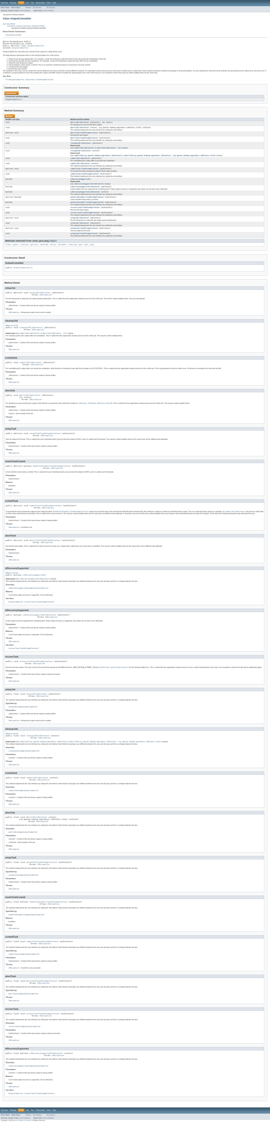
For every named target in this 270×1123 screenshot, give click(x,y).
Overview (4, 3)
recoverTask (75, 207)
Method (27, 10)
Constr (21, 10)
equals (15, 245)
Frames (28, 8)
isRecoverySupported (79, 179)
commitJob (74, 158)
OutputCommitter (36, 46)
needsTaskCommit (77, 197)
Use (27, 3)
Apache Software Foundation (22, 1120)
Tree (32, 3)
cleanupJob (75, 143)
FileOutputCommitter (13, 35)
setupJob (74, 218)
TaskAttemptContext (89, 133)
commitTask (75, 169)
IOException (45, 295)
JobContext (84, 122)
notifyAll (62, 245)
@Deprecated (12, 325)
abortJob (74, 122)
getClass (34, 245)
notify (53, 245)
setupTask (74, 228)
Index (49, 3)
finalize (24, 245)
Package (13, 3)
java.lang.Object (9, 24)
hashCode (44, 245)
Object (53, 240)
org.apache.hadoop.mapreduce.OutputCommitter (26, 26)
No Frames (37, 8)
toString (72, 245)
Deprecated (40, 3)
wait (80, 245)
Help (54, 3)
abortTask (74, 133)
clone (8, 245)
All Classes (51, 8)
